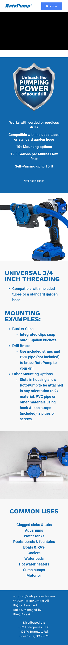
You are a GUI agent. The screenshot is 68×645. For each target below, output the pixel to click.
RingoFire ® (22, 614)
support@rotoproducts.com (34, 596)
